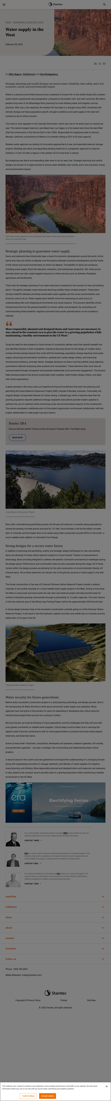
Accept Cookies (47, 1096)
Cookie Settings (28, 1096)
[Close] (107, 1086)
